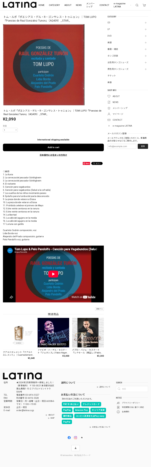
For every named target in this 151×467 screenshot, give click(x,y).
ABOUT (68, 5)
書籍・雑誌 (112, 49)
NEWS (79, 5)
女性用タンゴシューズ (117, 62)
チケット (111, 75)
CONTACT (104, 5)
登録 (143, 146)
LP (108, 29)
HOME (42, 5)
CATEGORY (54, 5)
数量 (5, 126)
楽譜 (109, 42)
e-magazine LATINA (119, 5)
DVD (109, 36)
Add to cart (53, 147)
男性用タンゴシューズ (117, 69)
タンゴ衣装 (112, 56)
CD (108, 22)
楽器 (109, 82)
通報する (99, 309)
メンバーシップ (90, 5)
